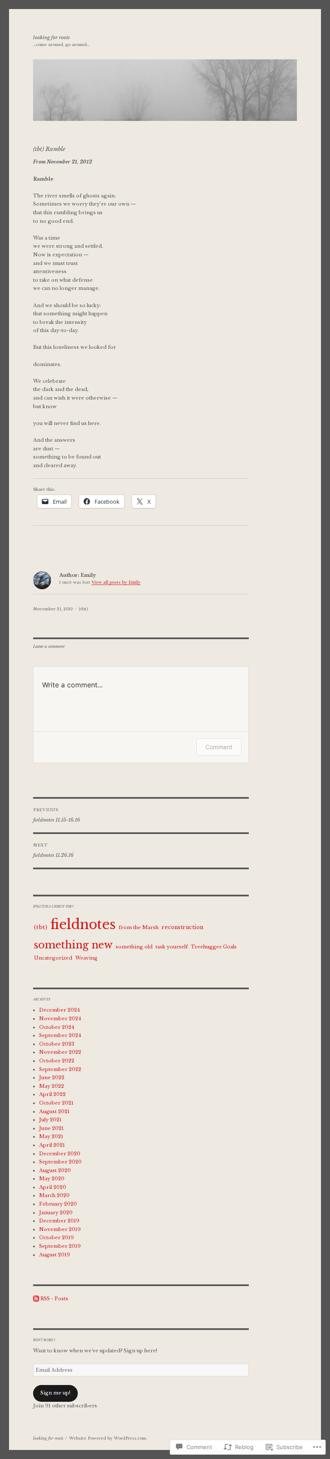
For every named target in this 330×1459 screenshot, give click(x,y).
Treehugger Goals (214, 947)
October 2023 (56, 1044)
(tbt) (83, 608)
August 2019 (54, 1255)
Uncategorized (53, 958)
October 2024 (56, 1027)
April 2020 (52, 1187)
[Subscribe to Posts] (36, 1299)
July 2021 (50, 1120)
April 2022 (52, 1094)
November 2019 (60, 1229)
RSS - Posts (54, 1299)
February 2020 (58, 1204)
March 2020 (54, 1195)
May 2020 (51, 1179)
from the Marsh (139, 927)
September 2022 (60, 1069)
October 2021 (56, 1103)
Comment (218, 747)
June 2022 (51, 1077)
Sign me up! (55, 1393)
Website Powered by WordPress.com (107, 1438)
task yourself (172, 947)
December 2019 (59, 1221)
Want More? (44, 1340)
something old (134, 947)
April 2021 (52, 1145)
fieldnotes (83, 924)
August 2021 (54, 1111)
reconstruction (182, 927)
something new (73, 945)
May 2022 (51, 1086)
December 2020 (59, 1154)
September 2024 (60, 1035)
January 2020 (56, 1213)
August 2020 (55, 1170)
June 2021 (51, 1128)
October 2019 (56, 1237)
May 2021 (51, 1136)
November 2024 (60, 1019)
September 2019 (60, 1246)
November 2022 (60, 1052)
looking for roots (51, 37)
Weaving (86, 958)
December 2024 (59, 1010)
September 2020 (60, 1162)
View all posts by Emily (116, 582)
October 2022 (56, 1061)
